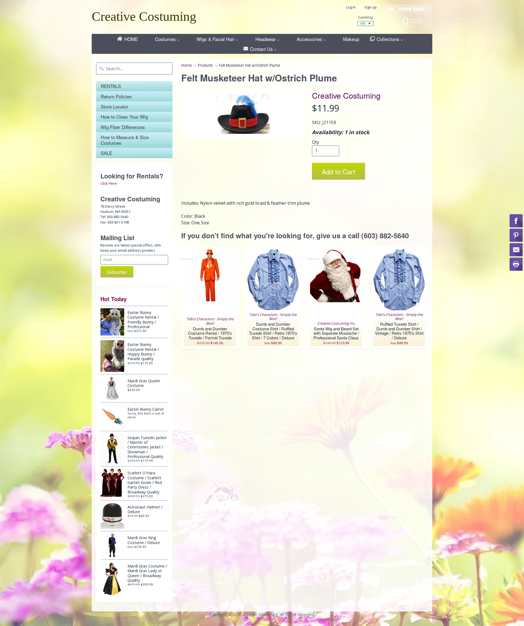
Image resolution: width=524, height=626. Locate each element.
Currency (365, 17)
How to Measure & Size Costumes (125, 140)
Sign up (370, 7)
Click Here (108, 183)
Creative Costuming (144, 16)
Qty (315, 142)
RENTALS (111, 86)
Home (186, 65)
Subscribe (117, 272)
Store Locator (114, 106)
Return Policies (116, 96)
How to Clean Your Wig (124, 116)
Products (205, 65)
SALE (106, 152)
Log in (351, 7)
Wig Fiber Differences (123, 127)
